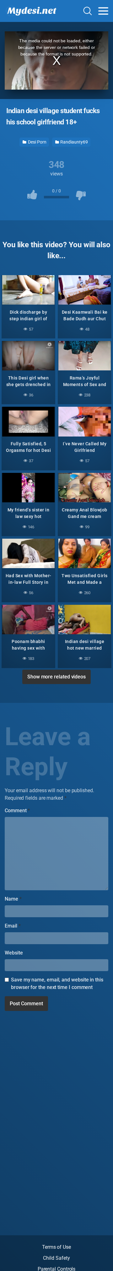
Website (14, 953)
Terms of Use (56, 1247)
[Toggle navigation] (103, 11)
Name (13, 899)
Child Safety (56, 1258)
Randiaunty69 (74, 141)
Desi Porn (36, 141)
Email (12, 926)
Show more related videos (56, 677)
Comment (17, 810)
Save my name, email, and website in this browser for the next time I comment (57, 983)
